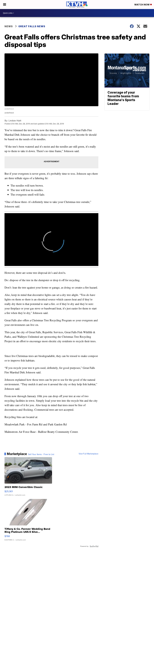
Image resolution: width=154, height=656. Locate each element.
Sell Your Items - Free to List (41, 454)
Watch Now (142, 4)
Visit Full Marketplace (88, 454)
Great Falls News (31, 26)
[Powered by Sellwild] (94, 546)
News (9, 26)
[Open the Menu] (4, 4)
